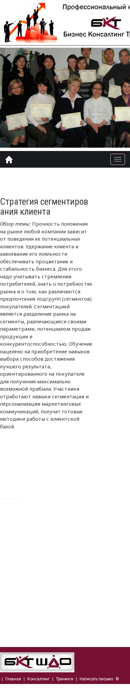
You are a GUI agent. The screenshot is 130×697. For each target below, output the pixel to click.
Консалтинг (38, 679)
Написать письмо (96, 679)
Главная (13, 679)
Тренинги (64, 679)
